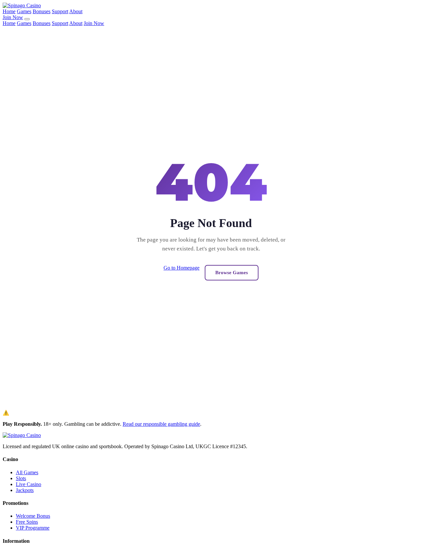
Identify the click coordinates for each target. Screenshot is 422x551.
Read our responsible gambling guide (161, 424)
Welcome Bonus (33, 516)
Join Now (13, 17)
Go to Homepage (181, 268)
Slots (21, 478)
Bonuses (41, 11)
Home (9, 11)
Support (60, 11)
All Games (27, 472)
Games (24, 11)
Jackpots (25, 490)
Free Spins (27, 522)
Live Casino (28, 484)
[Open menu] (27, 19)
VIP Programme (32, 528)
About (75, 11)
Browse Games (231, 272)
